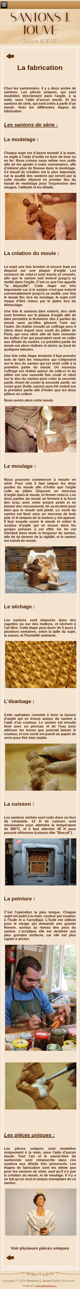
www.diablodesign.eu (46, 1286)
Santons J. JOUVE (40, 24)
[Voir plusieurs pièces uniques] (40, 1235)
